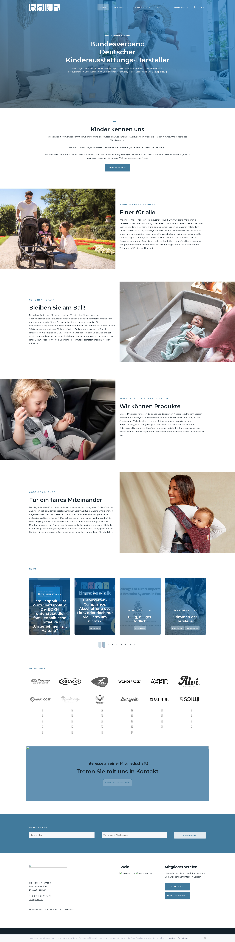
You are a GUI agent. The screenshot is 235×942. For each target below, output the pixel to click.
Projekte (142, 7)
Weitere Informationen (179, 938)
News (161, 7)
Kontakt (180, 7)
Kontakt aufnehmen (117, 783)
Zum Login (177, 887)
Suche (195, 7)
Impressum (35, 909)
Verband (120, 7)
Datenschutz (53, 909)
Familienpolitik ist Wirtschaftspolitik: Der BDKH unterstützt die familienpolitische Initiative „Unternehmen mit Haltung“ (49, 616)
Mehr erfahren (117, 168)
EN (203, 7)
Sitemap (69, 909)
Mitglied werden (177, 896)
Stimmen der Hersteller (185, 619)
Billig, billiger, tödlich (140, 619)
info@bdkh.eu (36, 899)
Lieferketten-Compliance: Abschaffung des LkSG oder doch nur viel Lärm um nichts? (95, 610)
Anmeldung (190, 835)
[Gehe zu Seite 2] (134, 645)
